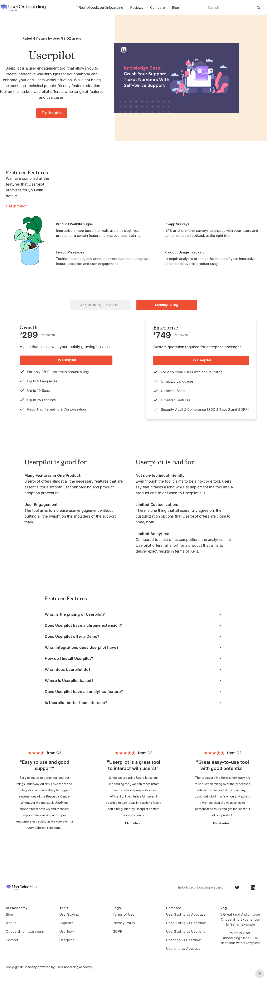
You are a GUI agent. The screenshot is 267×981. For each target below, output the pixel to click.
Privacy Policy (124, 923)
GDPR (117, 931)
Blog (175, 7)
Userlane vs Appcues (183, 948)
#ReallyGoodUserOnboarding (100, 7)
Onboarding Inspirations (25, 931)
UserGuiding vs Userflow (186, 923)
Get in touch (17, 206)
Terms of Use (123, 914)
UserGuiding (69, 914)
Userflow (66, 931)
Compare (157, 7)
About (11, 923)
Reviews (136, 7)
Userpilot (66, 940)
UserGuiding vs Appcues (185, 914)
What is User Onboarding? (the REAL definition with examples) (240, 938)
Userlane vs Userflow (183, 940)
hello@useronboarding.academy (200, 887)
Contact (12, 940)
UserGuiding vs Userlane (185, 931)
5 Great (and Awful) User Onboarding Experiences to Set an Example (240, 919)
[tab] (100, 305)
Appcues (66, 923)
